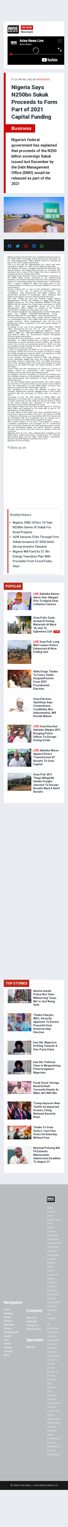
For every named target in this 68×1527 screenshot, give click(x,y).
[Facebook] (8, 508)
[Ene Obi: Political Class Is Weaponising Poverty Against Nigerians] (19, 1061)
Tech (6, 1339)
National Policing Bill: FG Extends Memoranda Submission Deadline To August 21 (46, 1154)
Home (7, 1309)
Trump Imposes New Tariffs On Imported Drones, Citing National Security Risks (46, 1110)
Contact (8, 1351)
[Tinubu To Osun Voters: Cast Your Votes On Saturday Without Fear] (19, 1126)
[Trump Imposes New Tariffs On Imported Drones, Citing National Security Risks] (19, 1102)
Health (7, 1343)
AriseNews (43, 79)
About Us (31, 1317)
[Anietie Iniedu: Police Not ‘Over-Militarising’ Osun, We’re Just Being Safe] (19, 990)
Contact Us (32, 1325)
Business (21, 128)
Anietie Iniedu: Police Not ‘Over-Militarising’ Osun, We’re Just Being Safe (44, 997)
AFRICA (8, 1320)
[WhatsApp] (13, 508)
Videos (8, 1347)
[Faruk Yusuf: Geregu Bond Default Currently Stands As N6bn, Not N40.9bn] (19, 1082)
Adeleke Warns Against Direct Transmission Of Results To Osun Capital (46, 757)
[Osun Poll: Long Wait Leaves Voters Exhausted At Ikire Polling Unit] (19, 641)
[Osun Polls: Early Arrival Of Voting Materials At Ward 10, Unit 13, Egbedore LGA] (19, 617)
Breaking (8, 1313)
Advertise (31, 1321)
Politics (8, 1328)
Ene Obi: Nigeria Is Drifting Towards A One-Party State (45, 1046)
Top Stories (16, 983)
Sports (7, 1336)
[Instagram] (11, 508)
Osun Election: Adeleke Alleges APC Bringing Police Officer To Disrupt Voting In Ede (46, 733)
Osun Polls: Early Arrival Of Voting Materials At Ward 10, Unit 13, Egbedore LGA (46, 624)
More (6, 1355)
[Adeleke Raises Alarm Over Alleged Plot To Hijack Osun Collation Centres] (19, 593)
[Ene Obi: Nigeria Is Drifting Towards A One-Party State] (19, 1042)
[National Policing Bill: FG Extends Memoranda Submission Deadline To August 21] (19, 1147)
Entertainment (11, 1332)
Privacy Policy (33, 1329)
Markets (30, 1347)
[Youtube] (15, 508)
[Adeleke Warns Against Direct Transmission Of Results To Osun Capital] (19, 750)
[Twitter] (10, 508)
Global (7, 1317)
